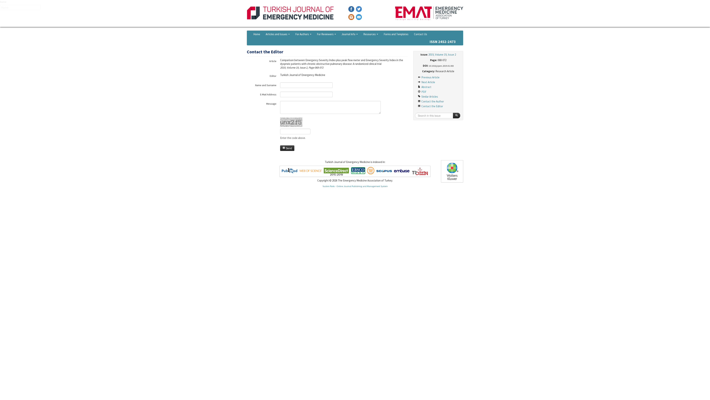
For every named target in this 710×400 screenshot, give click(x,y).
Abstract (426, 87)
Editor (273, 76)
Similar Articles (429, 96)
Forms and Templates (396, 34)
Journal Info (349, 34)
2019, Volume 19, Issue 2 (442, 54)
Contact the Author (432, 101)
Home (256, 34)
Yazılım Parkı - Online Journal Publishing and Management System (355, 186)
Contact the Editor (432, 106)
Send (288, 148)
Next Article (428, 82)
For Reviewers (325, 34)
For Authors (302, 34)
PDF (423, 92)
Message (271, 103)
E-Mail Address (268, 94)
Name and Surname (265, 85)
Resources (369, 34)
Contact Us (420, 34)
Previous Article (430, 77)
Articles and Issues (277, 34)
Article (272, 61)
